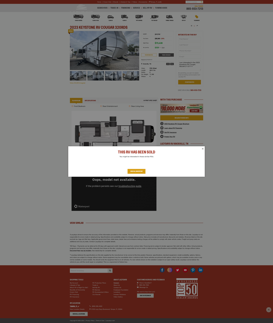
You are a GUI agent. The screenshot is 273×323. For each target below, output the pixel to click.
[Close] (202, 149)
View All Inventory (136, 171)
